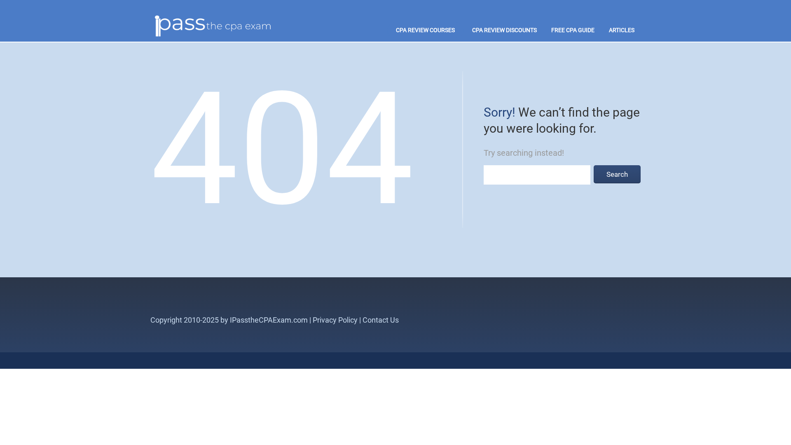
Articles (621, 30)
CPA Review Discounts (504, 30)
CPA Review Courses (425, 30)
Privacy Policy (335, 320)
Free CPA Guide (572, 30)
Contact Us (381, 320)
